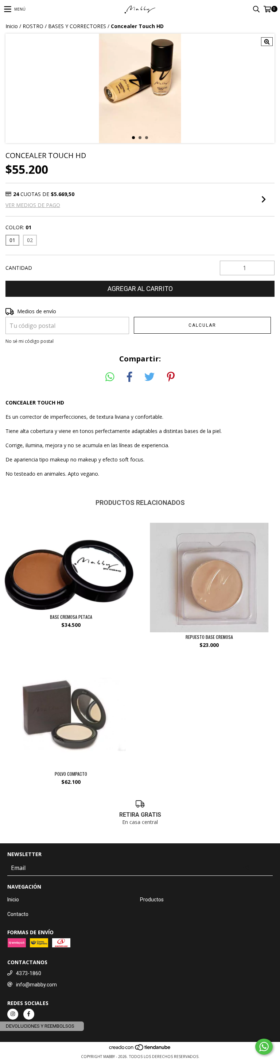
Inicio (11, 26)
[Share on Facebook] (129, 377)
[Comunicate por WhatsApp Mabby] (264, 1047)
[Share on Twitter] (149, 377)
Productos (152, 899)
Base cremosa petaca (71, 617)
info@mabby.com (36, 985)
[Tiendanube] (140, 1049)
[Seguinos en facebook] (28, 1014)
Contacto (17, 914)
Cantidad (18, 267)
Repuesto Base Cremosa (209, 637)
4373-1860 (28, 973)
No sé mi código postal (29, 341)
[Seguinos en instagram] (12, 1014)
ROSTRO (33, 26)
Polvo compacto (71, 774)
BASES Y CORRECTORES (77, 26)
